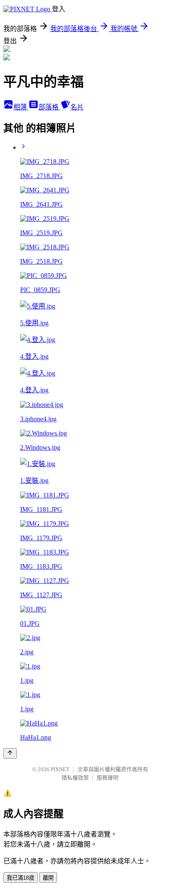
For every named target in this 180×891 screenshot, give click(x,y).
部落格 (49, 107)
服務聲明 (107, 777)
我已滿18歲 (20, 878)
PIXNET (60, 769)
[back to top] (10, 753)
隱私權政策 (75, 777)
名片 (77, 107)
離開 (48, 878)
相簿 (20, 107)
